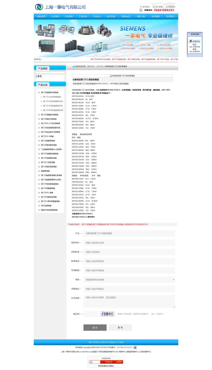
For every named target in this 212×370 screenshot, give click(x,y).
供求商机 (156, 16)
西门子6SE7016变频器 (115, 224)
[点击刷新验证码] (107, 314)
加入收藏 (158, 7)
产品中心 (97, 16)
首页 (90, 342)
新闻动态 (126, 16)
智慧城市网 (106, 358)
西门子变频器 (87, 224)
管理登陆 (103, 347)
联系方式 (104, 342)
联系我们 (171, 7)
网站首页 (41, 16)
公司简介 (55, 16)
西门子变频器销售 (100, 224)
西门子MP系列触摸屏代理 (53, 110)
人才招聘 (120, 342)
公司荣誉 (69, 16)
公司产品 (99, 66)
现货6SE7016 (143, 224)
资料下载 (141, 16)
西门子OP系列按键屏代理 (53, 101)
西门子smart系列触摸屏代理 (53, 97)
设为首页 (146, 7)
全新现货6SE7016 (130, 224)
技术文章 (111, 16)
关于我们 (96, 342)
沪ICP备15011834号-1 (125, 347)
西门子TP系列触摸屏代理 (52, 106)
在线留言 (112, 342)
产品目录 (83, 16)
